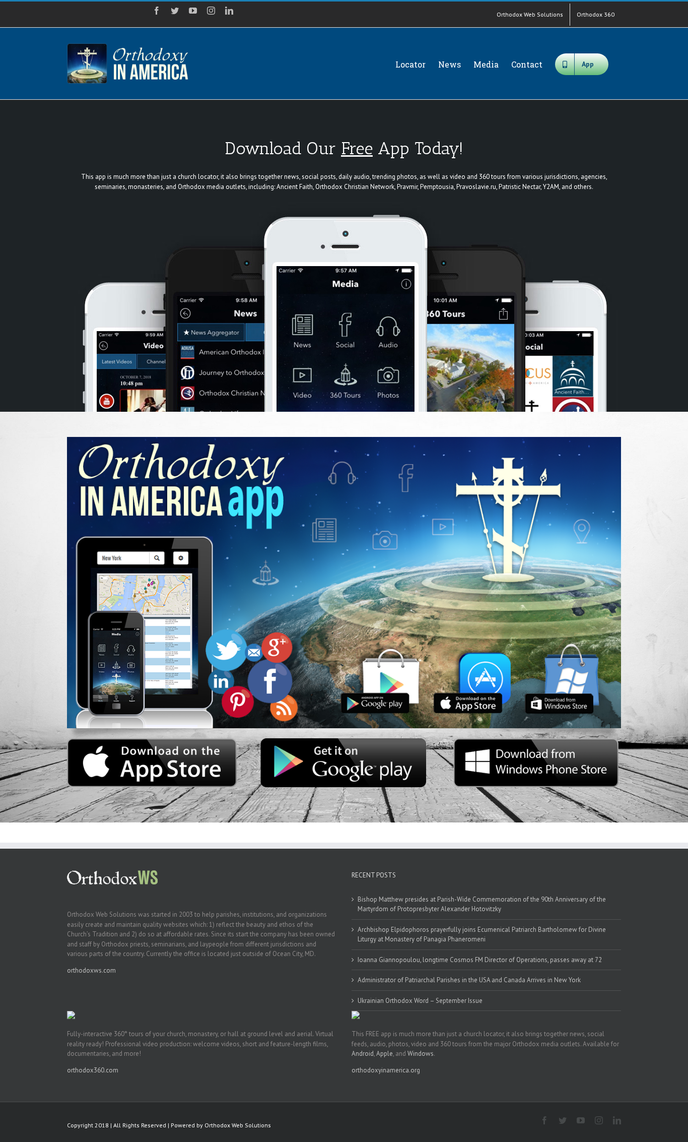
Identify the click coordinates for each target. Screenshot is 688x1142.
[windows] (536, 741)
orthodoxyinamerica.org (386, 1070)
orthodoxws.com (91, 970)
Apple (384, 1053)
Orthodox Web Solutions (237, 1125)
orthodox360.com (92, 1070)
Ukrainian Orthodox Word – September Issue (420, 1000)
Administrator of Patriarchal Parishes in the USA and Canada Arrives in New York (469, 980)
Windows (420, 1053)
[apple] (152, 741)
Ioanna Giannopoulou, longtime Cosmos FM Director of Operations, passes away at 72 (480, 960)
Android (363, 1053)
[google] (344, 741)
